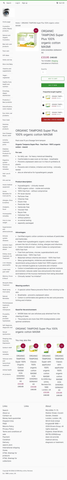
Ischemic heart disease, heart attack (7, 247)
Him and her (7, 180)
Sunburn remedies (6, 353)
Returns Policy (8, 426)
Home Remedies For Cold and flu (7, 193)
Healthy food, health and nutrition (7, 84)
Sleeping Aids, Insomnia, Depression (7, 341)
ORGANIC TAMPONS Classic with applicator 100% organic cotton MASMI (59, 367)
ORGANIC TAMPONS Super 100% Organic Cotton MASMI (57, 104)
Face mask (6, 120)
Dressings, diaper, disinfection (6, 93)
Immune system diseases (5, 238)
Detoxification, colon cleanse (7, 108)
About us (6, 413)
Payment (6, 437)
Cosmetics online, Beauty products (7, 28)
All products (7, 374)
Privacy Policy (8, 429)
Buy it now (53, 85)
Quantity (44, 69)
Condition (6, 440)
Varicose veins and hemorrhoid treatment (7, 362)
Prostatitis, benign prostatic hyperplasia (6, 317)
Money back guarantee (12, 418)
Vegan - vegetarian (6, 76)
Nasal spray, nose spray (7, 291)
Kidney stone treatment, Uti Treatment (7, 256)
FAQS (5, 424)
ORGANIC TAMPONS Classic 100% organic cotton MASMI (57, 112)
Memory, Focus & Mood (8, 277)
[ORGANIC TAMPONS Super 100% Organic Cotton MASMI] (21, 348)
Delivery (6, 442)
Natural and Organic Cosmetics (6, 37)
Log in (18, 3)
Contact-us (7, 416)
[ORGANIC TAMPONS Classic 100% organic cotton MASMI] (33, 348)
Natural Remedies (6, 297)
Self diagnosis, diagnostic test (7, 326)
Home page (6, 22)
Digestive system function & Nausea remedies (6, 164)
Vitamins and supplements (7, 70)
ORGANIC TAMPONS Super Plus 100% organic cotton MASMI (57, 96)
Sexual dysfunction (6, 333)
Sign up (24, 3)
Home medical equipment (7, 186)
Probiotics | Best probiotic (7, 101)
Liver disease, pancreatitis (7, 264)
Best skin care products (7, 45)
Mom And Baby (8, 64)
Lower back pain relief (6, 271)
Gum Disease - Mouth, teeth (7, 134)
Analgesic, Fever (6, 208)
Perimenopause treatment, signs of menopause (8, 306)
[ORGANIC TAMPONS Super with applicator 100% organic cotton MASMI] (46, 348)
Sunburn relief (7, 347)
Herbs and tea (7, 60)
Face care (6, 51)
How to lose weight (7, 221)
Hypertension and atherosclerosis (8, 229)
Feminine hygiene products (6, 126)
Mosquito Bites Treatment (7, 284)
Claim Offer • (53, 119)
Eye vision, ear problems (7, 114)
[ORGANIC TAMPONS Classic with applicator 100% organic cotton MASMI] (59, 348)
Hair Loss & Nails (6, 175)
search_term (7, 445)
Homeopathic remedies (7, 215)
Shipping (54, 61)
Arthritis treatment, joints (6, 142)
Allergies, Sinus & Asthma (8, 201)
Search (5, 410)
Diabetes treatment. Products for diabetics (7, 152)
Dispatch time (8, 421)
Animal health (7, 370)
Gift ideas (6, 55)
